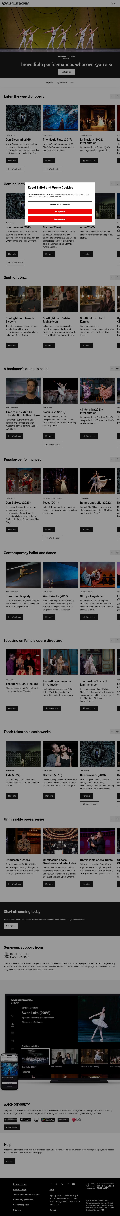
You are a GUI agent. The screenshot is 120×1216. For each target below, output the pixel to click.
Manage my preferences (60, 204)
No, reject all (60, 211)
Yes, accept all (60, 219)
